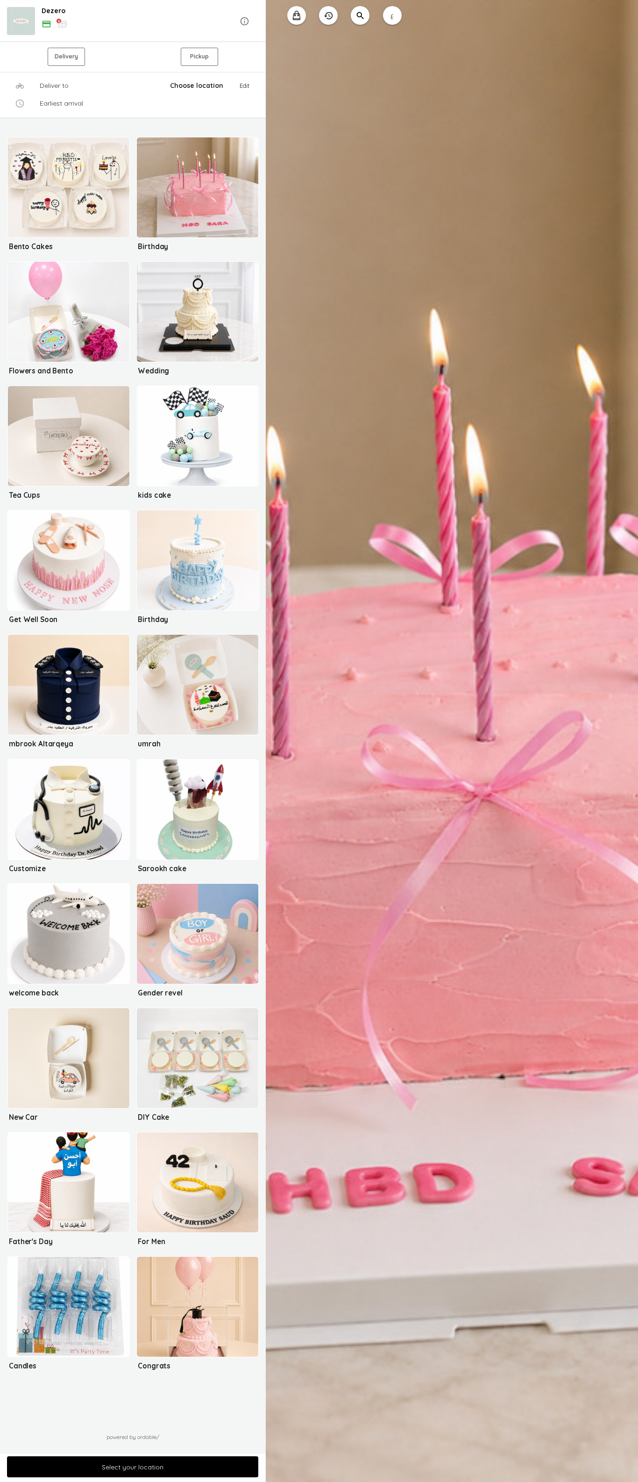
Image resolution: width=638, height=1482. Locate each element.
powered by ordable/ (132, 1436)
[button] (133, 21)
